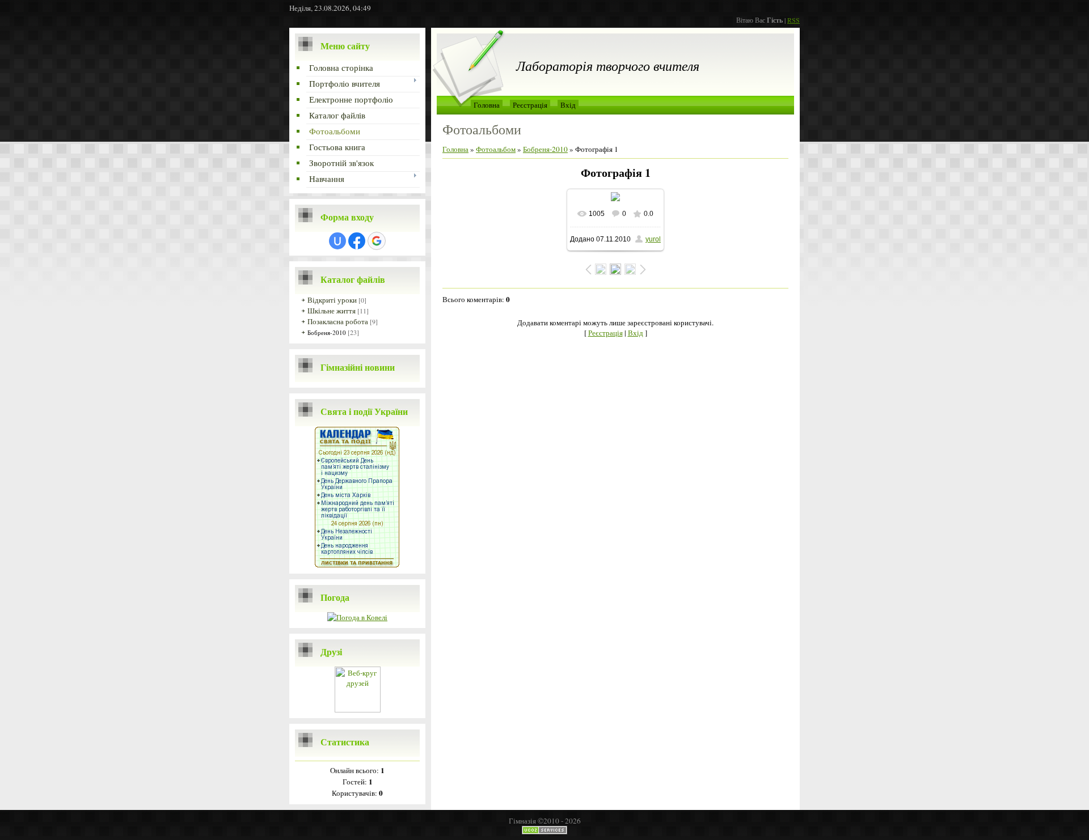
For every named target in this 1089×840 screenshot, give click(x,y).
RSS (793, 19)
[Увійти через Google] (377, 241)
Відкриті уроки (332, 300)
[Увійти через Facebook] (356, 240)
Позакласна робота (337, 321)
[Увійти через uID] (337, 240)
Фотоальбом (496, 149)
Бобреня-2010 (326, 332)
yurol (653, 239)
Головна (487, 105)
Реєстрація (530, 105)
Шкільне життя (331, 311)
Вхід (568, 105)
